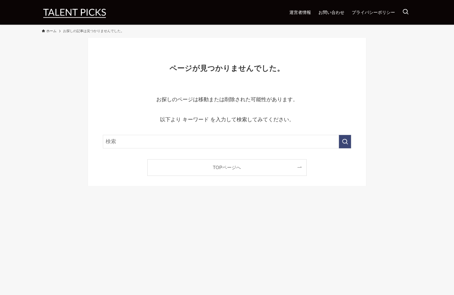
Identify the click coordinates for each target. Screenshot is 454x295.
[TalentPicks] (74, 12)
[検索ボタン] (405, 12)
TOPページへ (227, 167)
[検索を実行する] (345, 141)
